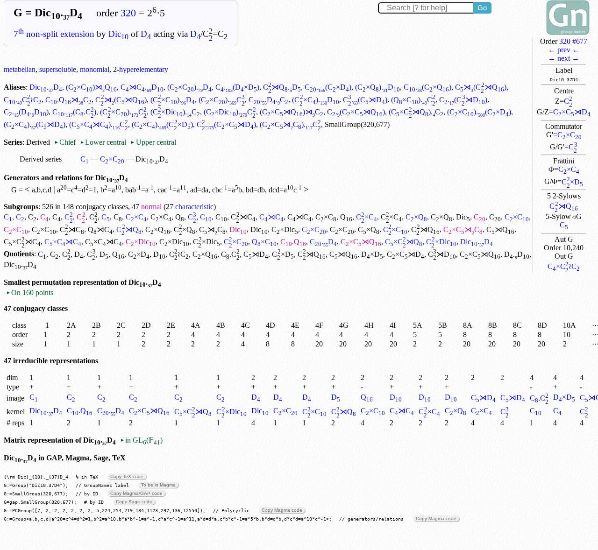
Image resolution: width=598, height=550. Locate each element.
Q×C (264, 242)
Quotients (19, 254)
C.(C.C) (74, 112)
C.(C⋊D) (365, 100)
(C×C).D (189, 87)
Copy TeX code (126, 476)
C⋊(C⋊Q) (480, 87)
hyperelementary (143, 69)
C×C (569, 135)
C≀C (179, 254)
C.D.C (268, 100)
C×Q (416, 217)
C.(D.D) (26, 112)
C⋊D (255, 254)
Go (482, 8)
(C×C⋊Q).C (416, 112)
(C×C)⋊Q (91, 87)
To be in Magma (158, 484)
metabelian (20, 69)
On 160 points (29, 292)
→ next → (563, 58)
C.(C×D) (328, 87)
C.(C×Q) (427, 87)
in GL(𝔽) (141, 440)
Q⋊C (100, 229)
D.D (516, 254)
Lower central (103, 142)
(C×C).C (222, 100)
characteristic (194, 207)
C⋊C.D (142, 87)
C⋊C (243, 217)
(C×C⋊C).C (98, 124)
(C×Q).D (377, 87)
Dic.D (45, 87)
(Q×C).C (413, 100)
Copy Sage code (134, 501)
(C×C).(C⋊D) (34, 124)
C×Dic (284, 229)
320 (128, 13)
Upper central (153, 142)
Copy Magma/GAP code (136, 493)
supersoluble (57, 69)
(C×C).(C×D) (479, 112)
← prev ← (564, 50)
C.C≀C (23, 100)
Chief (66, 142)
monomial (94, 69)
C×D (572, 182)
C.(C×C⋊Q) (356, 112)
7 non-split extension (54, 34)
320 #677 (573, 41)
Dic (118, 34)
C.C (230, 254)
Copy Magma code (282, 510)
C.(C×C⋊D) (226, 124)
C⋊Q (563, 206)
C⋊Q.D (282, 87)
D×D (372, 254)
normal (151, 207)
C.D (323, 242)
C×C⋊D (572, 112)
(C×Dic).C (175, 112)
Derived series (41, 159)
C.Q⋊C (68, 100)
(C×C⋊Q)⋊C (291, 112)
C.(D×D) (237, 87)
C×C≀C (564, 266)
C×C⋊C (463, 229)
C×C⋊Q (361, 242)
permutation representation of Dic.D (96, 282)
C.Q (293, 242)
